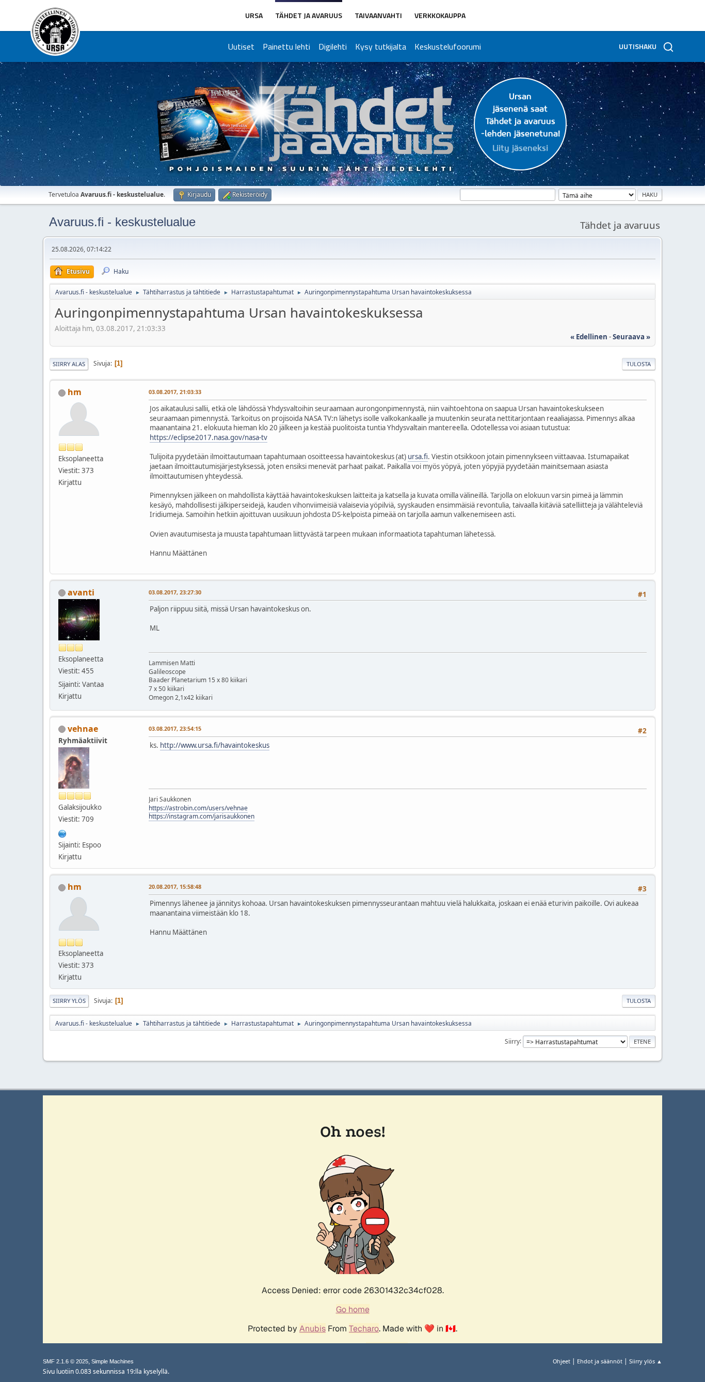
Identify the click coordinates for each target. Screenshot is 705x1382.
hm (75, 392)
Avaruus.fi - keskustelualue (122, 222)
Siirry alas (69, 364)
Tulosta (639, 364)
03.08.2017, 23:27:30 (175, 592)
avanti (81, 592)
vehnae (83, 728)
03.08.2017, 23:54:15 (175, 728)
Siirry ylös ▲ (645, 1361)
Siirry (512, 1040)
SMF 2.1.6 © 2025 (65, 1361)
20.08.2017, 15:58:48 (175, 886)
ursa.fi (418, 456)
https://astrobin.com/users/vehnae (198, 808)
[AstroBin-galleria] (62, 832)
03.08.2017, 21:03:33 (175, 392)
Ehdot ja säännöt (599, 1361)
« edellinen (588, 336)
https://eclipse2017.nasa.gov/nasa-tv (208, 437)
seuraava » (631, 336)
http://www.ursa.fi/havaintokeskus (214, 745)
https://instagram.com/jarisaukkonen (201, 816)
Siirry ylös (69, 1000)
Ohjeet (561, 1361)
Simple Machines (112, 1361)
